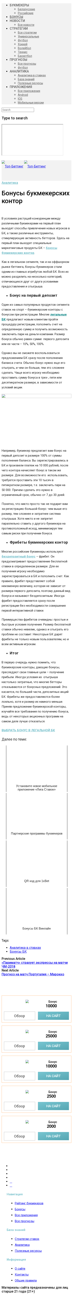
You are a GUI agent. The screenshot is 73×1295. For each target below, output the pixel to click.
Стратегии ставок (27, 1239)
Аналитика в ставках (32, 75)
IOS (20, 98)
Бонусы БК (18, 951)
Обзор (19, 1016)
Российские (25, 13)
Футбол (23, 40)
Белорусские (26, 9)
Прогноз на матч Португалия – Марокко (33, 974)
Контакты (22, 1274)
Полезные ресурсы (30, 83)
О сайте (20, 1268)
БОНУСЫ (16, 17)
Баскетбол (25, 56)
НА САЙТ (53, 1016)
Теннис (22, 52)
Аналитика (10, 183)
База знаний (26, 79)
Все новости (26, 24)
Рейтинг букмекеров (29, 1203)
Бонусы (20, 1209)
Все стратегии (27, 32)
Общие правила (26, 1280)
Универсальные (28, 36)
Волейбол (24, 48)
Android (23, 94)
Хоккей (22, 44)
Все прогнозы (27, 63)
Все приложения (29, 91)
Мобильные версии (31, 102)
